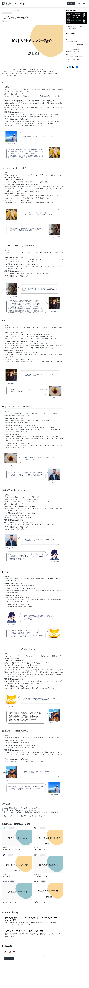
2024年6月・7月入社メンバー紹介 (11, 849)
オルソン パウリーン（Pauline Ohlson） (75, 56)
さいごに (68, 61)
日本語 (71, 3)
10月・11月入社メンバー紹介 (10, 902)
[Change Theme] (84, 3)
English (78, 3)
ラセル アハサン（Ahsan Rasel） (73, 49)
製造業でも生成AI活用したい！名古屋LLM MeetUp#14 (75, 27)
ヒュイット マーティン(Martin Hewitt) (74, 44)
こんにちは (68, 36)
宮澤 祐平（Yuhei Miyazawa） (72, 51)
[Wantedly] (14, 951)
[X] (5, 951)
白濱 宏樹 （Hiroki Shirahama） (73, 59)
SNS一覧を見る (9, 958)
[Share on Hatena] (70, 67)
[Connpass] (9, 951)
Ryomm (67, 54)
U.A (66, 46)
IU (66, 39)
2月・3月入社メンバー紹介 (9, 876)
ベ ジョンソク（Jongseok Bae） (73, 41)
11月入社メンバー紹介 (39, 902)
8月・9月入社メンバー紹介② (41, 876)
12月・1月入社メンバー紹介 (41, 849)
